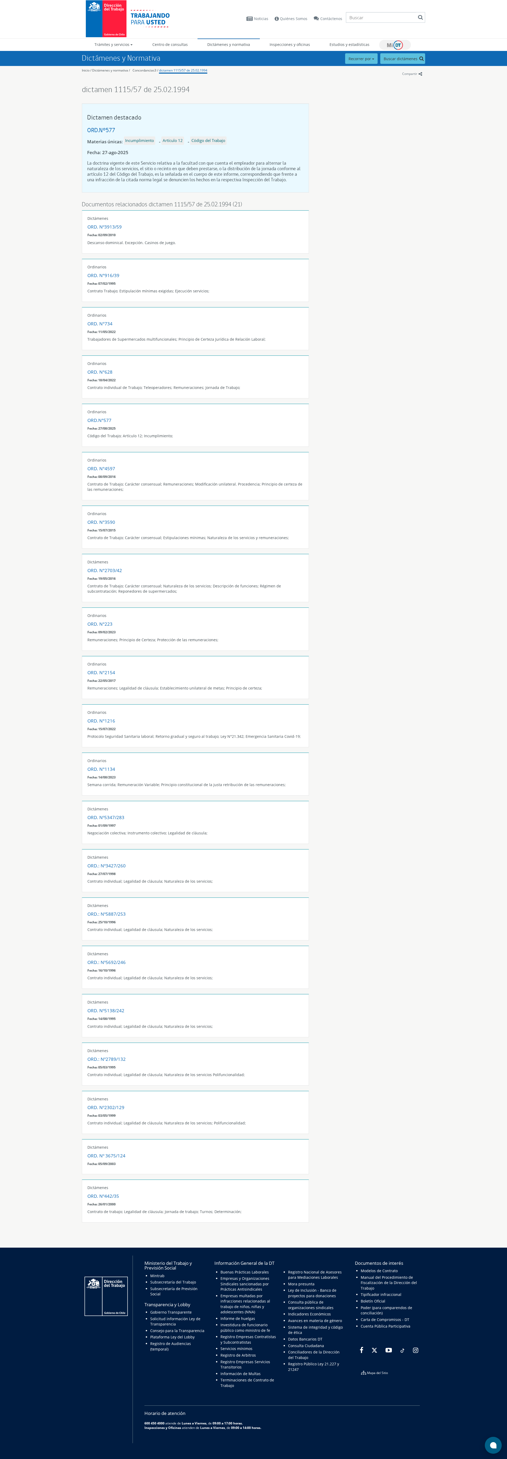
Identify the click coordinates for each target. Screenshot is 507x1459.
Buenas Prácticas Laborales (244, 1272)
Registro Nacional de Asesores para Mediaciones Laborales (315, 1275)
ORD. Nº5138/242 (105, 1010)
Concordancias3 (144, 70)
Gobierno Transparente (171, 1312)
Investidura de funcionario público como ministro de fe (245, 1327)
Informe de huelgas (237, 1318)
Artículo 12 (173, 140)
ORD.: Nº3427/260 (106, 866)
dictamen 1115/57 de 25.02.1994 (183, 70)
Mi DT (395, 45)
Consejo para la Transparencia (177, 1330)
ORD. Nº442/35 (103, 1196)
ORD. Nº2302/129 (105, 1107)
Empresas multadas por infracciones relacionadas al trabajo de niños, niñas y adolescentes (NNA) (245, 1303)
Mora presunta (301, 1283)
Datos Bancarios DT (305, 1339)
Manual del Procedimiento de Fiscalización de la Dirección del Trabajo (389, 1283)
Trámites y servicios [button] (112, 44)
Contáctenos (331, 18)
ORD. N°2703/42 (104, 570)
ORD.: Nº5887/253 (106, 914)
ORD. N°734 (99, 324)
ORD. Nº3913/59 (104, 227)
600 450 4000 (154, 1423)
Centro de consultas (170, 44)
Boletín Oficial (373, 1301)
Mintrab (157, 1275)
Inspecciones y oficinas (290, 44)
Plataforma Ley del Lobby (172, 1336)
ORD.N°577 (101, 130)
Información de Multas (240, 1373)
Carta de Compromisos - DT (385, 1319)
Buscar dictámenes (401, 58)
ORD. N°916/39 (103, 275)
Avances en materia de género (315, 1320)
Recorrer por (360, 58)
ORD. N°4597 (101, 468)
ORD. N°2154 (101, 672)
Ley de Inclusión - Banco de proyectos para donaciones (312, 1293)
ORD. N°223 (99, 624)
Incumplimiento (139, 140)
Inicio (86, 70)
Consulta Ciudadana (306, 1345)
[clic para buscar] (420, 17)
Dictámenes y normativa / (111, 70)
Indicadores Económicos (309, 1314)
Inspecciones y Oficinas (162, 1427)
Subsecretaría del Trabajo (173, 1282)
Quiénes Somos (293, 18)
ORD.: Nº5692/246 (106, 962)
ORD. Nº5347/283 (105, 817)
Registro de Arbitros (238, 1355)
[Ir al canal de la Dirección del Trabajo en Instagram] (415, 1350)
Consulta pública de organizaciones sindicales (311, 1305)
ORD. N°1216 (101, 721)
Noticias (261, 18)
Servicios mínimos (236, 1348)
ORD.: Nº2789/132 (106, 1059)
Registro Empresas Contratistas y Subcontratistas (248, 1339)
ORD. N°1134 (101, 769)
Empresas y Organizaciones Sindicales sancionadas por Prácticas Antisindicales (244, 1284)
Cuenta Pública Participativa (385, 1326)
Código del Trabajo (208, 140)
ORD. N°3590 (101, 522)
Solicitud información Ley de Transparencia (175, 1321)
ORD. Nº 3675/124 (106, 1156)
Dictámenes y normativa (228, 44)
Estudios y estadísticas (349, 44)
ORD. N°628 (99, 372)
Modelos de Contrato (379, 1270)
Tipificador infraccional (381, 1294)
